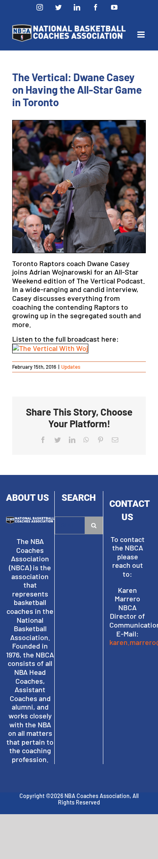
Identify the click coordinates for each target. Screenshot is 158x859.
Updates (70, 366)
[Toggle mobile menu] (141, 34)
